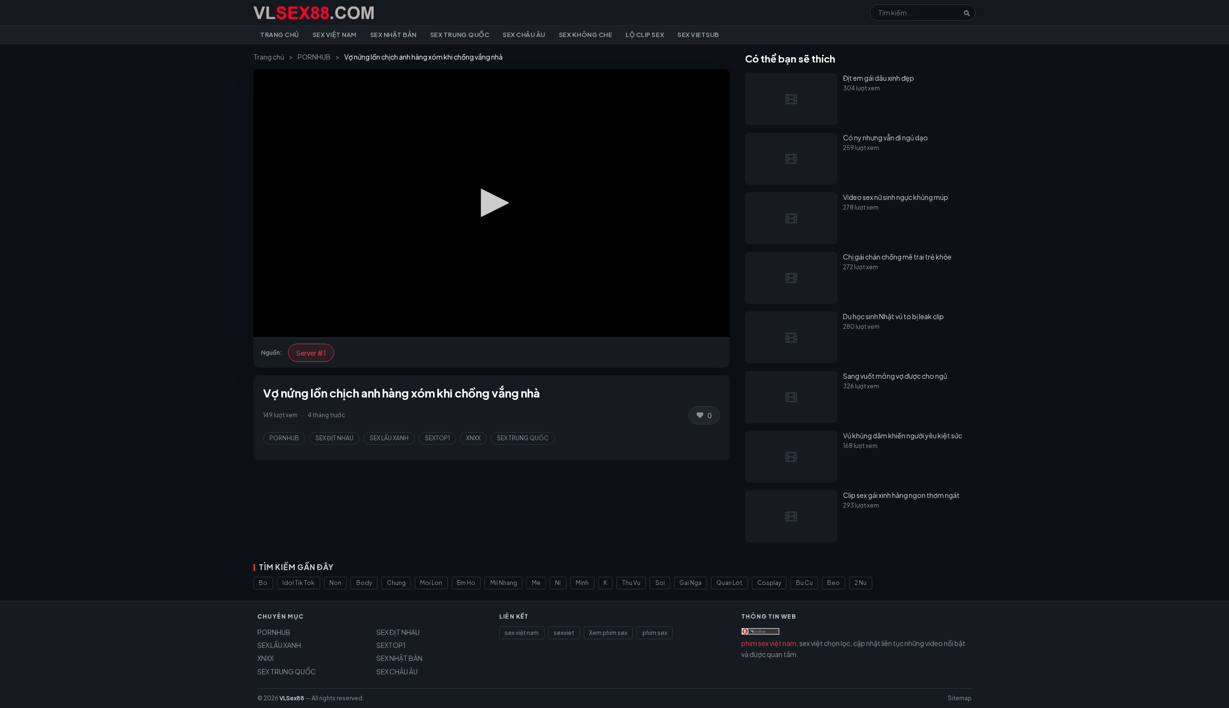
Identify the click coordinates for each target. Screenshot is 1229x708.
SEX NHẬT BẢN (399, 658)
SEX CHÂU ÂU (397, 671)
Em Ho (466, 582)
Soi (660, 582)
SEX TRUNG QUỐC (523, 438)
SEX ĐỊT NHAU (334, 438)
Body (364, 582)
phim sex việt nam (768, 643)
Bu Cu (804, 582)
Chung (396, 582)
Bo (263, 582)
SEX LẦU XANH (389, 438)
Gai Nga (690, 582)
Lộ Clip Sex (645, 34)
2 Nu (861, 582)
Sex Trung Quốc (459, 34)
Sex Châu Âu (524, 34)
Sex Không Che (586, 34)
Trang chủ (279, 34)
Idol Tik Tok (298, 582)
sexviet (564, 632)
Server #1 (311, 352)
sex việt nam (522, 632)
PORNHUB (314, 56)
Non (335, 582)
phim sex (654, 632)
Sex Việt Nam (335, 34)
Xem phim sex (608, 632)
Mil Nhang (503, 582)
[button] (491, 203)
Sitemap (960, 698)
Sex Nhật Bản (393, 34)
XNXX (473, 438)
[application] (491, 203)
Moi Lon (431, 582)
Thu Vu (631, 582)
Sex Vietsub (698, 34)
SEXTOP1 (437, 438)
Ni (558, 582)
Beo (833, 582)
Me (536, 582)
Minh (582, 582)
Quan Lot (729, 582)
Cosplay (769, 582)
